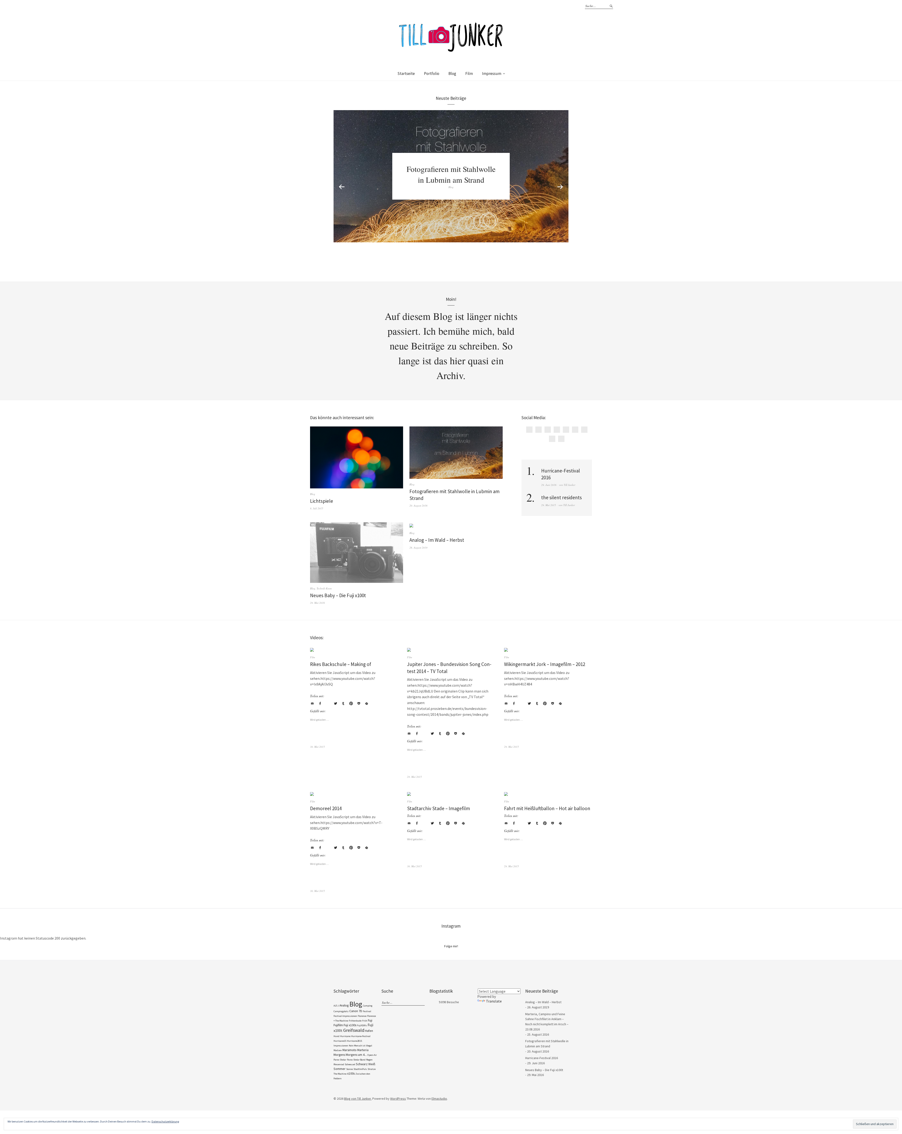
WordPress (398, 1098)
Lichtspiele (321, 501)
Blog (452, 73)
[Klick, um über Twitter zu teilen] (335, 703)
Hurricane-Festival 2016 (541, 1058)
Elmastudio (439, 1098)
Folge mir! (451, 946)
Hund (336, 1036)
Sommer (340, 1069)
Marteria (363, 1050)
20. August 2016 (418, 505)
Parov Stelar (340, 1059)
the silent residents (561, 497)
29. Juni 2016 (548, 485)
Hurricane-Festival (360, 1036)
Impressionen (341, 1045)
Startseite (406, 73)
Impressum (491, 73)
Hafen (369, 1031)
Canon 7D (355, 1011)
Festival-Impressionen (345, 1016)
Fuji (370, 1020)
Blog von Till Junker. (358, 1098)
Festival (367, 1011)
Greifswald (353, 1030)
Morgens (339, 1055)
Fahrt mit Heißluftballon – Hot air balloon (547, 808)
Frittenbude (355, 1020)
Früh (364, 1020)
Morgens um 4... (356, 1055)
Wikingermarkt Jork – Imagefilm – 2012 (544, 664)
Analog (344, 1005)
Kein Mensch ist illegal (360, 1045)
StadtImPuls (360, 1069)
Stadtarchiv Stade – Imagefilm (438, 808)
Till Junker (569, 485)
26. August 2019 (418, 547)
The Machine (340, 1073)
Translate (494, 1001)
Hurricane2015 (354, 1040)
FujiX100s (362, 1025)
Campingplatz (341, 1011)
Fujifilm (338, 1025)
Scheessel (350, 1064)
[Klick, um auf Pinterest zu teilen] (351, 703)
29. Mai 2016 (317, 602)
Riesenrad (339, 1064)
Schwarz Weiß (365, 1064)
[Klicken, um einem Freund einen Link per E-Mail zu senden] (312, 703)
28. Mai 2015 (414, 776)
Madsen (338, 1050)
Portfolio (431, 73)
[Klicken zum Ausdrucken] (366, 703)
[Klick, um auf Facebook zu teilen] (320, 703)
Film (469, 73)
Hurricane (345, 1036)
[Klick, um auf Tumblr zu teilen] (343, 703)
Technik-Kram (324, 588)
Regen (369, 1059)
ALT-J (336, 1005)
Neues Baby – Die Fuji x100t (338, 595)
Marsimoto (349, 1050)
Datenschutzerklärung (165, 1121)
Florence (362, 1016)
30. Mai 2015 (317, 746)
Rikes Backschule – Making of (340, 664)
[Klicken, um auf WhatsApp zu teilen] (328, 703)
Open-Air (372, 1055)
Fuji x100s (350, 1025)
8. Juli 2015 (316, 508)
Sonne (349, 1069)
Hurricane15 (340, 1040)
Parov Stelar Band (356, 1059)
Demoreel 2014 (326, 808)
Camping (367, 1005)
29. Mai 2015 (548, 505)
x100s (351, 1073)
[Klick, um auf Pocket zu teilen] (359, 703)
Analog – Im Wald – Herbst (436, 540)
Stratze (372, 1069)
